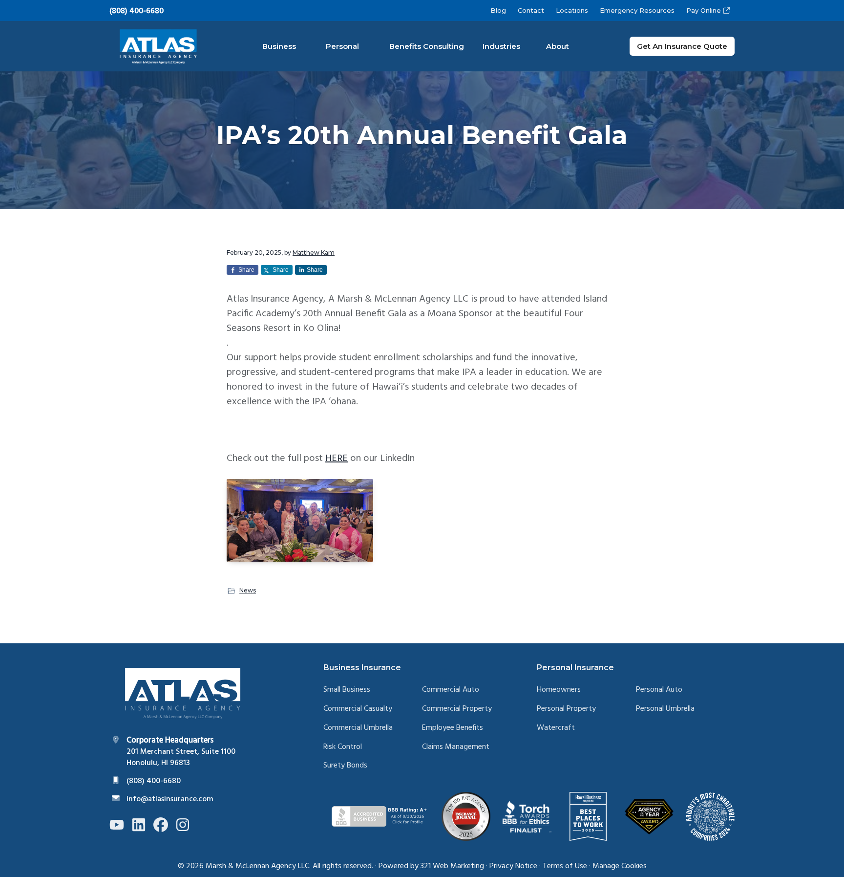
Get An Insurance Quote (682, 46)
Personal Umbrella (665, 709)
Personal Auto (659, 690)
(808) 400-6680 (136, 11)
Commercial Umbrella (358, 728)
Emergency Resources (637, 10)
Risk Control (342, 747)
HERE (336, 458)
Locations (572, 10)
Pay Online (703, 10)
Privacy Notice (513, 866)
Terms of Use (565, 866)
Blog (498, 10)
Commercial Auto (450, 690)
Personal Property (566, 709)
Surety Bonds (345, 766)
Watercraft (556, 728)
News (247, 590)
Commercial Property (457, 709)
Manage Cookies (619, 866)
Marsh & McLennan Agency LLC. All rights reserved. (289, 866)
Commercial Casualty (357, 709)
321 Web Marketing (452, 866)
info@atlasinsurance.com (170, 799)
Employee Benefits (452, 728)
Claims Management (455, 747)
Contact (531, 10)
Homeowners (559, 690)
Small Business (346, 690)
